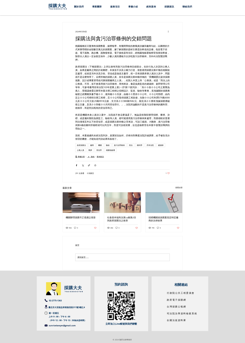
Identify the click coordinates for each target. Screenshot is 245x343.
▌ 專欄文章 (80, 156)
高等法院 (150, 145)
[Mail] (46, 325)
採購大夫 (57, 5)
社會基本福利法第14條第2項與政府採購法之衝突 (121, 219)
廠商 (92, 145)
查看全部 (178, 187)
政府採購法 (81, 145)
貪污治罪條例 (119, 145)
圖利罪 (139, 145)
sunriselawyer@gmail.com (62, 325)
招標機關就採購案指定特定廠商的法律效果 (163, 219)
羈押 (90, 150)
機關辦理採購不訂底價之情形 (81, 217)
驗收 (108, 145)
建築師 (160, 145)
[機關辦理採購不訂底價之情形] (81, 202)
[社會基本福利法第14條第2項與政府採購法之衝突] (122, 202)
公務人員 (80, 150)
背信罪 (99, 150)
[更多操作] (168, 31)
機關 (100, 145)
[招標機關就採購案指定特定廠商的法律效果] (163, 202)
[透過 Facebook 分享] (76, 165)
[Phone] (46, 300)
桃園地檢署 (110, 150)
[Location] (46, 306)
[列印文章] (95, 165)
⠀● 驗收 (91, 156)
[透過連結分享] (89, 165)
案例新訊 (100, 156)
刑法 (131, 145)
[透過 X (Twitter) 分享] (83, 165)
